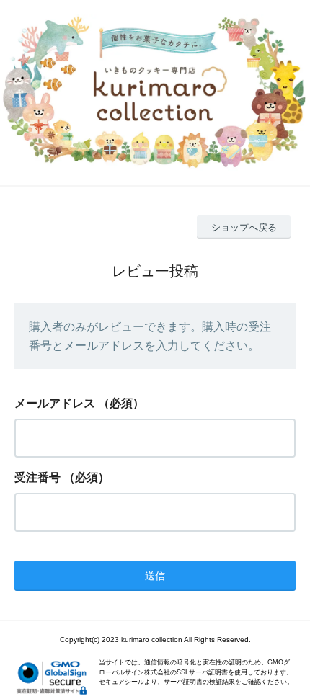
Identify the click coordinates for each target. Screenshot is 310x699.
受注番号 (37, 477)
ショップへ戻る (244, 227)
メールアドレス (54, 403)
